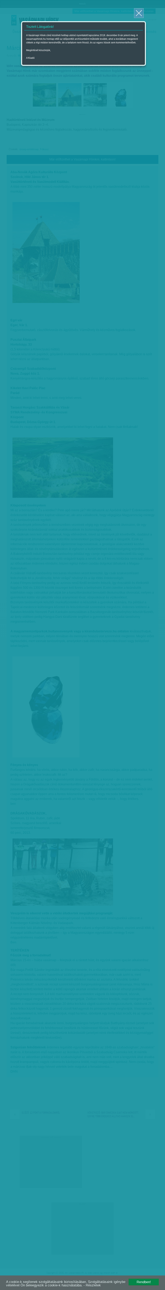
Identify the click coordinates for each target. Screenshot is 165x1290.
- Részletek (92, 1285)
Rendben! (144, 1282)
